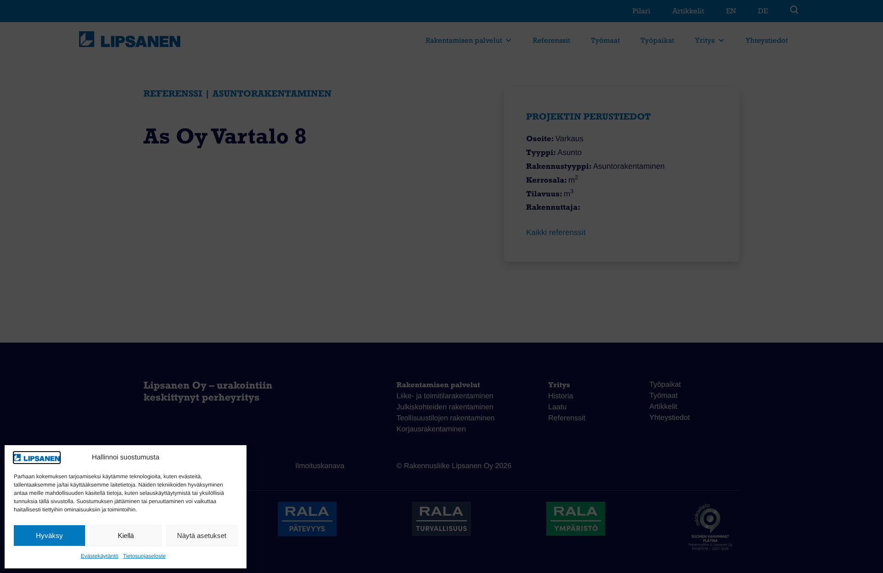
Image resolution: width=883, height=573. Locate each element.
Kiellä (126, 535)
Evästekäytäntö (99, 556)
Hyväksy (49, 535)
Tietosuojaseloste (144, 556)
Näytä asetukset (201, 535)
